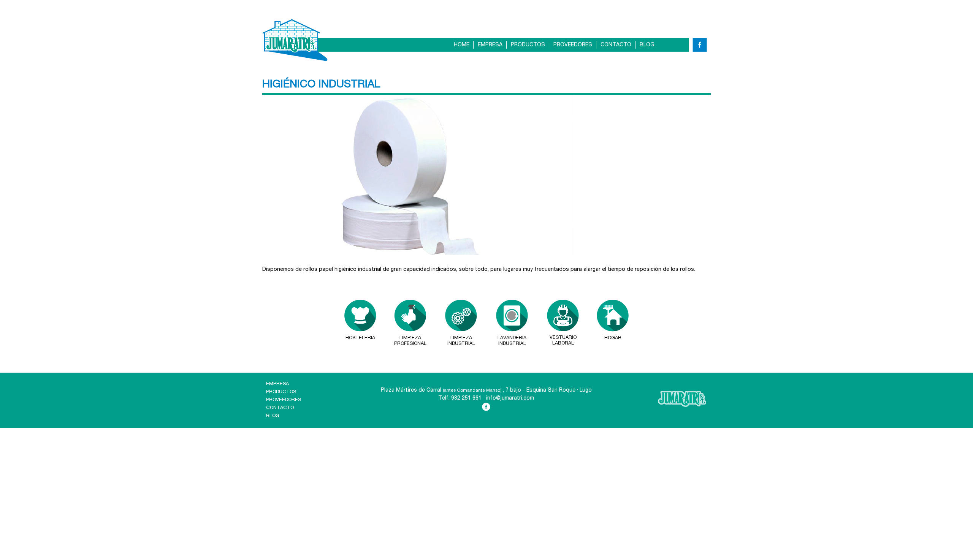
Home (461, 45)
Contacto (616, 45)
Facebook (699, 47)
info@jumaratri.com (510, 398)
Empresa (490, 45)
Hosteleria (360, 338)
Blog (647, 45)
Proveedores (572, 45)
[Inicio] (295, 40)
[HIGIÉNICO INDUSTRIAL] (421, 253)
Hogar (612, 338)
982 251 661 (466, 398)
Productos (528, 45)
